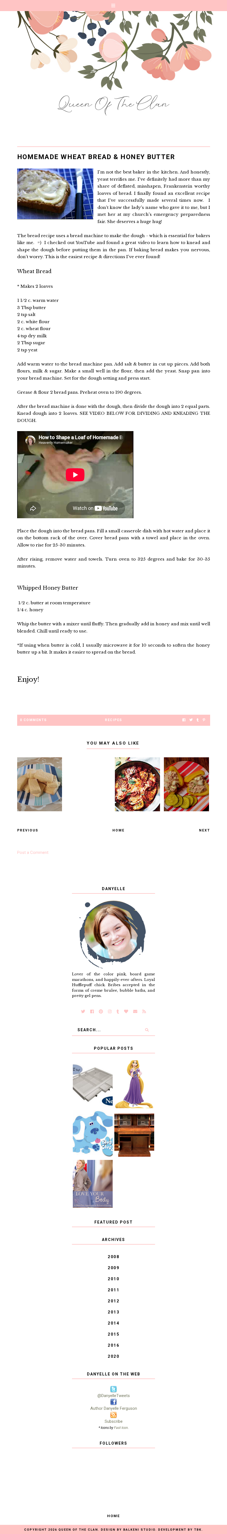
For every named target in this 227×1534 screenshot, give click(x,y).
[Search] (146, 1029)
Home (118, 830)
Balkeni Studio (139, 1530)
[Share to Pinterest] (204, 720)
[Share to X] (191, 720)
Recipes (113, 720)
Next (204, 830)
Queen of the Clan (78, 1530)
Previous (27, 830)
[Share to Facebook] (183, 720)
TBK (198, 1530)
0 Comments (33, 720)
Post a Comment (32, 852)
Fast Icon (121, 1428)
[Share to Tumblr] (198, 720)
